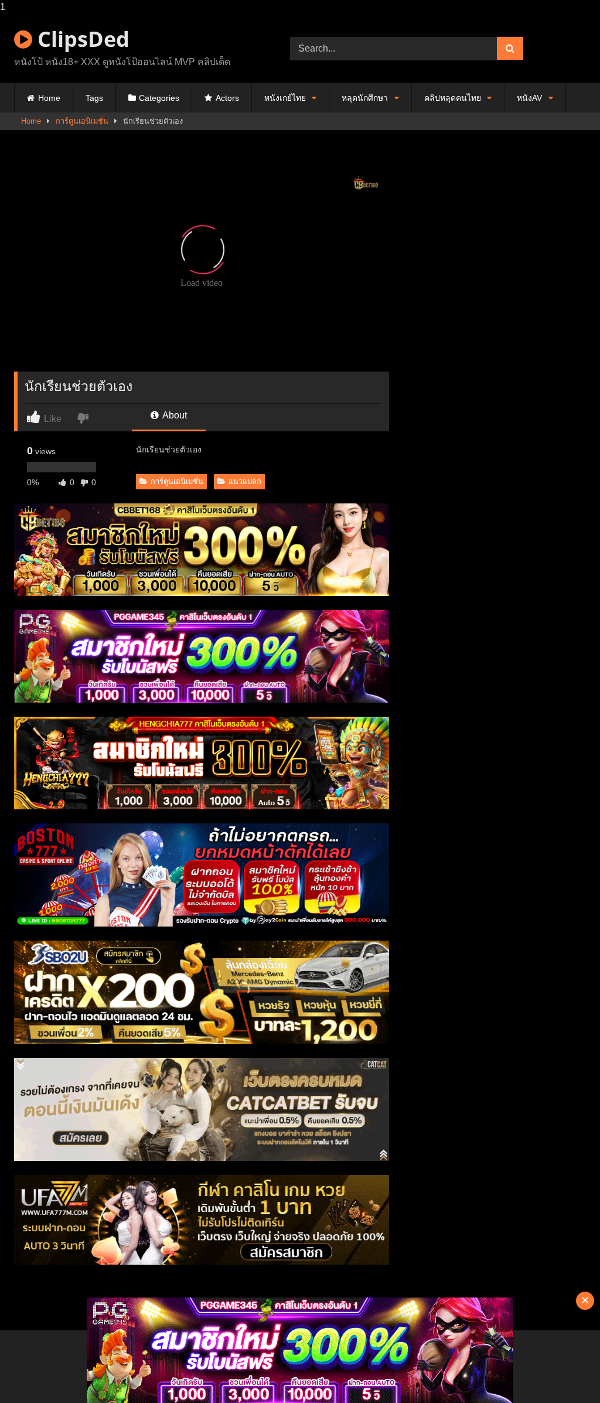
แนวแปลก (245, 481)
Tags (94, 98)
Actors (227, 98)
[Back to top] (564, 1370)
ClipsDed (80, 39)
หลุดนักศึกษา (365, 98)
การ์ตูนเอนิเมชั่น (82, 121)
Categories (159, 98)
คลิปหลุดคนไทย (452, 98)
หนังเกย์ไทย (285, 98)
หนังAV (529, 98)
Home (49, 98)
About (174, 415)
